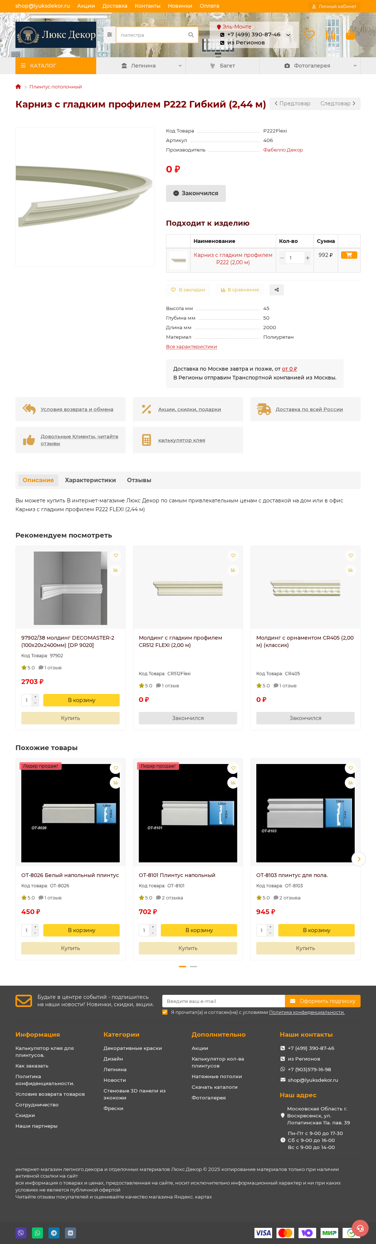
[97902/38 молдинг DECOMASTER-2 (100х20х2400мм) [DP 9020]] (70, 588)
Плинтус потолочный (55, 87)
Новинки (180, 6)
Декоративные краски (133, 1048)
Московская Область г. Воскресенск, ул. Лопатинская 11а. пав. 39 (318, 1115)
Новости (115, 1080)
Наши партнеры (36, 1126)
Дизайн (113, 1059)
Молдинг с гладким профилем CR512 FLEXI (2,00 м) (180, 641)
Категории (122, 1034)
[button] (17, 859)
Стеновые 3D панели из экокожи (135, 1094)
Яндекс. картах (193, 1197)
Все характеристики (191, 346)
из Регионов (304, 1059)
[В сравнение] (116, 570)
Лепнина (143, 65)
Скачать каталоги (215, 1087)
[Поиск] (191, 35)
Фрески (113, 1108)
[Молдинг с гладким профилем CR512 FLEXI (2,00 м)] (188, 588)
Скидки (25, 1115)
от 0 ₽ (289, 368)
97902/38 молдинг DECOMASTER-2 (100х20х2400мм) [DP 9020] (67, 641)
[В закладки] (116, 555)
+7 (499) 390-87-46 (311, 1048)
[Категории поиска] (110, 34)
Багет (227, 65)
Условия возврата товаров (50, 1094)
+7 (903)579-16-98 (309, 1069)
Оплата (209, 6)
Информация (37, 1034)
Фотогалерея (312, 65)
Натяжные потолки (217, 1076)
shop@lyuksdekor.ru (42, 6)
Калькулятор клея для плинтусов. (44, 1051)
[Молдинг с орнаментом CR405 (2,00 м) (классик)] (305, 588)
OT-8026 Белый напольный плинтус (70, 875)
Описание (38, 480)
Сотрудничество (37, 1104)
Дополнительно (219, 1034)
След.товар (336, 103)
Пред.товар (294, 103)
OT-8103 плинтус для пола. (292, 875)
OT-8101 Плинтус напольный (177, 875)
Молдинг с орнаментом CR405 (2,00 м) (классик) (305, 641)
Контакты (147, 6)
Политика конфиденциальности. (44, 1079)
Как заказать (31, 1066)
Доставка (114, 6)
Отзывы (139, 480)
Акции (86, 6)
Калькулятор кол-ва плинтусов (218, 1062)
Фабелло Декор (283, 150)
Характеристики (90, 480)
